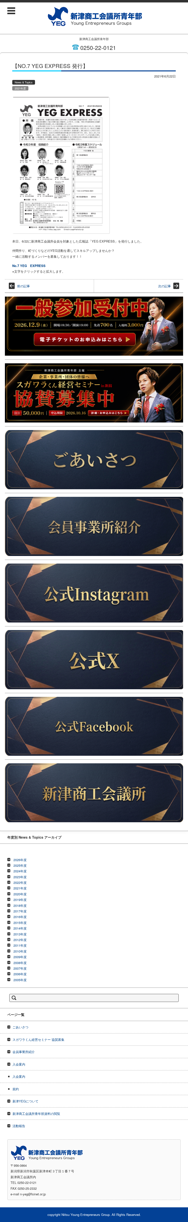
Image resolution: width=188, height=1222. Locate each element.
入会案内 (18, 1064)
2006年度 (20, 974)
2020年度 (20, 894)
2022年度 (20, 882)
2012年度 (20, 939)
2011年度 (20, 945)
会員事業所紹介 (23, 1051)
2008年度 (20, 962)
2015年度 (20, 922)
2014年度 (20, 928)
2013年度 (20, 934)
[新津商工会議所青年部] (95, 16)
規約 (15, 1089)
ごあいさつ (20, 1027)
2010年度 (20, 951)
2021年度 (20, 88)
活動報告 (18, 1125)
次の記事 (164, 286)
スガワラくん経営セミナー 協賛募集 (38, 1039)
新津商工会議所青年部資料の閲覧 (36, 1113)
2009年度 (20, 957)
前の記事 (23, 286)
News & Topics (24, 82)
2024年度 (20, 871)
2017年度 (20, 911)
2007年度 (20, 968)
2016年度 (20, 916)
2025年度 (20, 865)
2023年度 (20, 877)
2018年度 (20, 905)
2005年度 (20, 980)
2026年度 (20, 859)
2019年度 (20, 899)
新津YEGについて (25, 1101)
